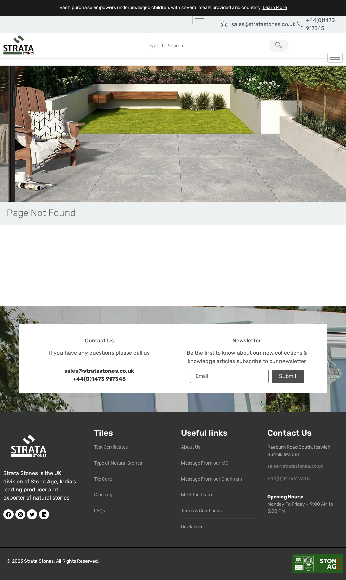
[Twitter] (32, 514)
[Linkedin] (44, 514)
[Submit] (278, 46)
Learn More (275, 7)
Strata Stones (39, 561)
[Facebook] (8, 514)
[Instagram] (20, 514)
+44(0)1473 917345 (99, 379)
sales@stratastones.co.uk (295, 466)
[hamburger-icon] (199, 20)
